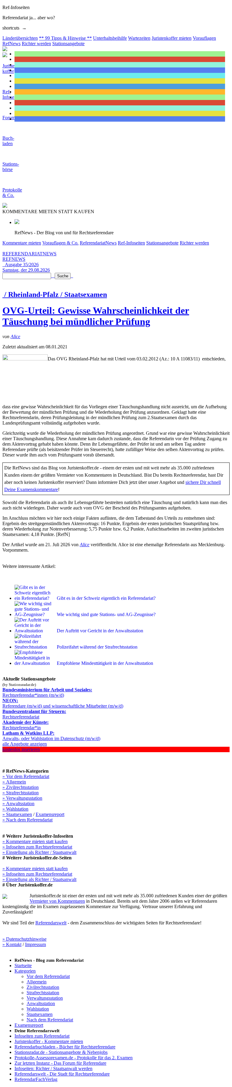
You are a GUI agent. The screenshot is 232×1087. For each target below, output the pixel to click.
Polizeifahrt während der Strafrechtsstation (97, 646)
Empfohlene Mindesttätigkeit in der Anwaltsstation (105, 663)
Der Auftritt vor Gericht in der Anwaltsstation (100, 630)
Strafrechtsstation (43, 992)
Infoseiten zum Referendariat (41, 1036)
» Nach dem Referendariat (27, 819)
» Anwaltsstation (18, 803)
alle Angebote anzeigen (24, 743)
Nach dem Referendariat (50, 1019)
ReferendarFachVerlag (35, 1079)
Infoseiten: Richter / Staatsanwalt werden (53, 1068)
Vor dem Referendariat (48, 976)
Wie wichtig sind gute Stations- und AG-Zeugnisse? (106, 614)
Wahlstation (38, 1008)
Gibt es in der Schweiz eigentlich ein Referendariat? (106, 598)
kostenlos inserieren (21, 749)
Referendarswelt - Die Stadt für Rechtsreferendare (62, 1073)
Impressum (35, 944)
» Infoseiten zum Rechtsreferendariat (37, 846)
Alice (15, 336)
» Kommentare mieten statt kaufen (35, 841)
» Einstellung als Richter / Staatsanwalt (39, 852)
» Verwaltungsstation (22, 798)
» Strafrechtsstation (20, 792)
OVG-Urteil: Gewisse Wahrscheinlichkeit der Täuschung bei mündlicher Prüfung (95, 316)
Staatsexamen (40, 1014)
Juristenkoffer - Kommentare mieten (48, 1041)
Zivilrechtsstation (43, 987)
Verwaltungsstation (45, 998)
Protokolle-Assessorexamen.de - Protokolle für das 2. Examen (73, 1057)
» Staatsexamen (17, 814)
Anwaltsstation (41, 1003)
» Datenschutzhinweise (24, 939)
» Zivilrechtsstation (20, 787)
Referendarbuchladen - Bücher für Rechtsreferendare (64, 1046)
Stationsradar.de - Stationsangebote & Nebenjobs (61, 1052)
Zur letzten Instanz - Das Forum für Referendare (60, 1063)
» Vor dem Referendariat (25, 776)
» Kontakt (11, 944)
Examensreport (50, 814)
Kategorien (25, 970)
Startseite (23, 965)
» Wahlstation (15, 808)
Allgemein (37, 981)
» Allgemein (14, 781)
